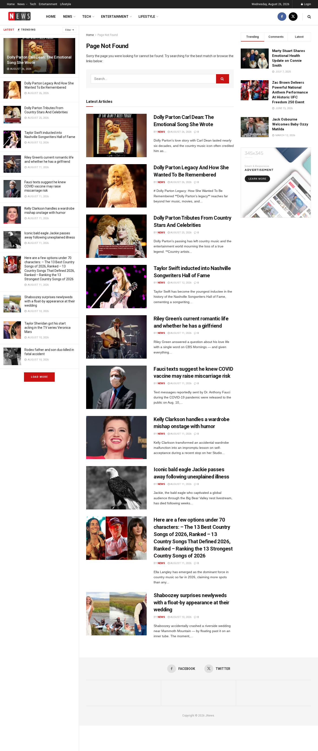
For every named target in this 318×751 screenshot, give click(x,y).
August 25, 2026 (180, 232)
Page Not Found (108, 35)
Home (11, 4)
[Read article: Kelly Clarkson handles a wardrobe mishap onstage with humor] (116, 437)
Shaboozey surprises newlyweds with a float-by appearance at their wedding (49, 301)
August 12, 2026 (180, 282)
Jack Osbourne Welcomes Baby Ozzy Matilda (290, 124)
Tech (33, 4)
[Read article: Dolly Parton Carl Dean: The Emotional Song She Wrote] (116, 135)
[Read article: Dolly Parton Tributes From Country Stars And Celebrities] (116, 236)
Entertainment (48, 4)
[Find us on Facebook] (281, 16)
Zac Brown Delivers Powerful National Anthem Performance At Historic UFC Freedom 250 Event (290, 92)
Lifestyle (65, 4)
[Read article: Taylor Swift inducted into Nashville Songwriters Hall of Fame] (116, 286)
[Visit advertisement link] (276, 182)
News (21, 4)
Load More (39, 376)
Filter (68, 29)
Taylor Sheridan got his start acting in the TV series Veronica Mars (47, 328)
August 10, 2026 (180, 617)
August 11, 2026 (180, 333)
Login (307, 4)
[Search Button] (309, 16)
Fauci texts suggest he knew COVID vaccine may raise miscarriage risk (45, 186)
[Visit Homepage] (19, 16)
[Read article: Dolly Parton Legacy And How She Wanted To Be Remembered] (116, 186)
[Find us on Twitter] (293, 16)
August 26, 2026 (180, 131)
